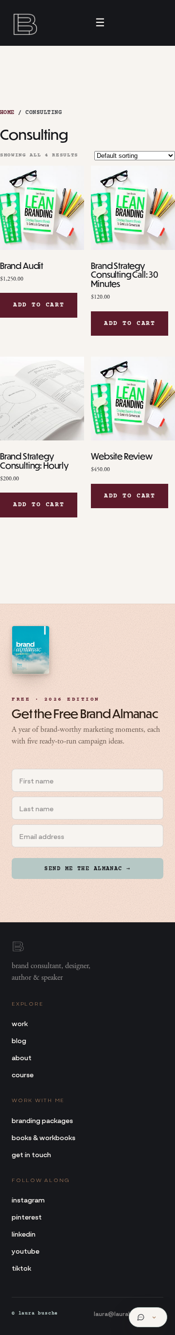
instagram (28, 1199)
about (22, 1057)
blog (19, 1040)
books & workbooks (43, 1137)
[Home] (24, 23)
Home (7, 113)
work (20, 1023)
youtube (25, 1250)
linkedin (23, 1233)
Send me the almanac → (87, 869)
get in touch (31, 1154)
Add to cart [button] (38, 305)
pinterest (27, 1216)
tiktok (21, 1267)
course (23, 1074)
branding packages (42, 1120)
